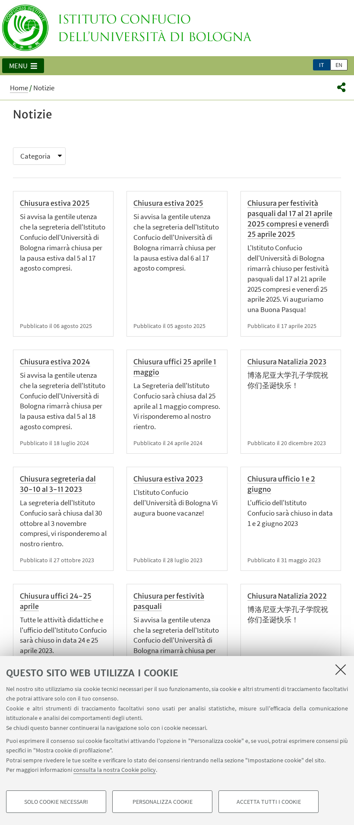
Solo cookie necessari (56, 802)
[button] (23, 65)
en (338, 65)
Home (19, 87)
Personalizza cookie (163, 802)
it (321, 65)
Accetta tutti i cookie (269, 802)
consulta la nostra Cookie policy (114, 770)
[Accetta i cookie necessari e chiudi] (341, 669)
